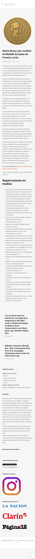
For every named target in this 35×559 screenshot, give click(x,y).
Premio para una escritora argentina (16, 277)
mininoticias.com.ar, (16, 245)
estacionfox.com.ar (20, 250)
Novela (5, 383)
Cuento (5, 376)
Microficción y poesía (9, 380)
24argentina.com (13, 247)
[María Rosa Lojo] (9, 4)
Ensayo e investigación (9, 378)
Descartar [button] (22, 556)
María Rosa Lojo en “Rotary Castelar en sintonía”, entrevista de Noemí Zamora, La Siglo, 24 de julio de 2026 (17, 422)
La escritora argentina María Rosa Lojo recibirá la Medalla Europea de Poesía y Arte (19, 268)
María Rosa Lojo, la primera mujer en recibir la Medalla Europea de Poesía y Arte (18, 220)
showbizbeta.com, (24, 247)
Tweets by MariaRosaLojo (9, 467)
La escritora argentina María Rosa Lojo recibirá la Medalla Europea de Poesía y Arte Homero (19, 231)
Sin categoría (17, 61)
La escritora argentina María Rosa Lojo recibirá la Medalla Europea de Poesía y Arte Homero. (19, 298)
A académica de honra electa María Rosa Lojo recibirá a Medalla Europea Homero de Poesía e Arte (19, 196)
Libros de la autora (9, 373)
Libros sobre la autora (10, 385)
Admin (10, 61)
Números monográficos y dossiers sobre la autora (16, 387)
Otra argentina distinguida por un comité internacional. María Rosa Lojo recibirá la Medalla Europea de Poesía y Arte (17, 210)
